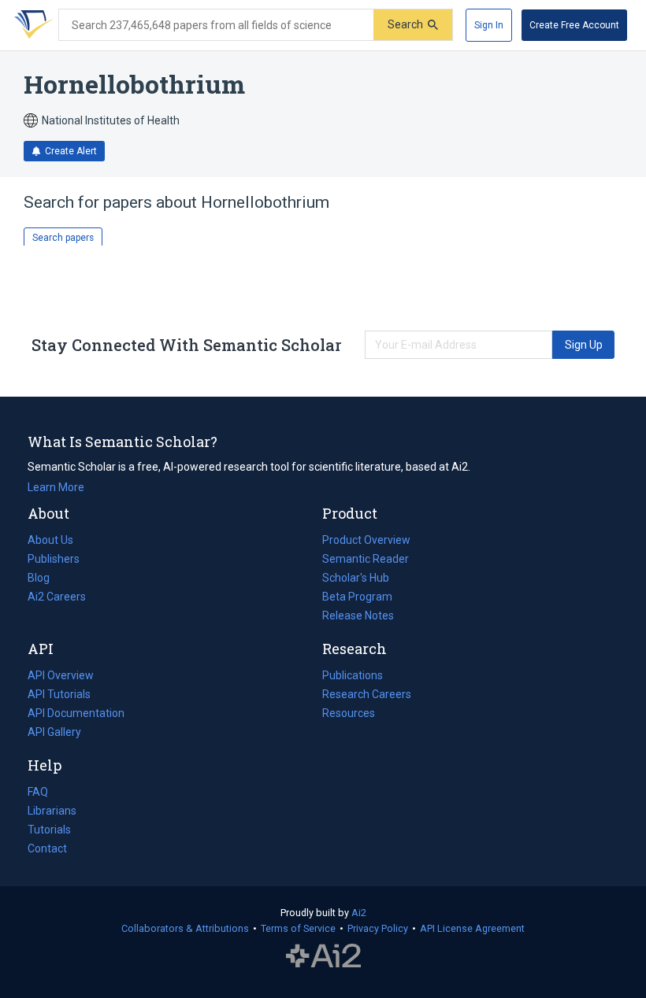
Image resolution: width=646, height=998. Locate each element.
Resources (348, 715)
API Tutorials (59, 694)
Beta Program (357, 596)
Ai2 (358, 913)
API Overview (61, 675)
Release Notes (358, 615)
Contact (47, 848)
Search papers (63, 237)
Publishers (54, 559)
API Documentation (76, 715)
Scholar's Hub (355, 577)
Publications (352, 677)
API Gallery (54, 732)
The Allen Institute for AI (323, 956)
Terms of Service (298, 928)
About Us (50, 540)
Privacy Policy (377, 928)
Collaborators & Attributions (185, 928)
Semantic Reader (365, 559)
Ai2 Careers (57, 598)
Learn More (56, 487)
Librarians (52, 810)
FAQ (38, 791)
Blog (45, 579)
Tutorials (49, 829)
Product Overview (366, 540)
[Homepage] (30, 25)
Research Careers (366, 696)
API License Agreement (472, 928)
